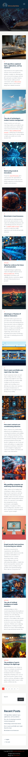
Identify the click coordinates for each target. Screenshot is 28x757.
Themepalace (16, 755)
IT (4, 61)
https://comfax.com (9, 273)
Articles (6, 262)
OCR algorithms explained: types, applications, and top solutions (13, 65)
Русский (8, 742)
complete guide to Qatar (13, 226)
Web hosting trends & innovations (12, 723)
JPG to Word (18, 81)
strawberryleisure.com (18, 751)
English (7, 739)
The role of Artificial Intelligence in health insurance (11, 604)
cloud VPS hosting (14, 175)
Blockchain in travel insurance (13, 216)
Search (6, 696)
